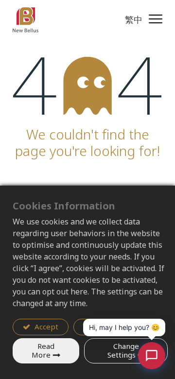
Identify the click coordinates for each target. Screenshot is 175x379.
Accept (45, 326)
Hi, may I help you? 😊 (124, 327)
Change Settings (123, 350)
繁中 (133, 19)
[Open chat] (151, 355)
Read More (43, 350)
